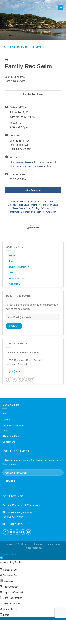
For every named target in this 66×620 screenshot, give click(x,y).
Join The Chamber (46, 212)
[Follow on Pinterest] (20, 379)
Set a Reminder (33, 190)
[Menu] (60, 7)
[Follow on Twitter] (14, 379)
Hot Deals (24, 205)
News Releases (39, 201)
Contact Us (25, 2)
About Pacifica (17, 278)
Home (12, 255)
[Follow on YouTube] (31, 379)
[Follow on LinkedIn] (26, 379)
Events (12, 261)
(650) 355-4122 (18, 371)
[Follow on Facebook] (8, 379)
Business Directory (19, 201)
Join (11, 272)
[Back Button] (6, 59)
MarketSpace (18, 208)
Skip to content (8, 553)
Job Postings (33, 208)
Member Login (39, 2)
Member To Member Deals (44, 205)
